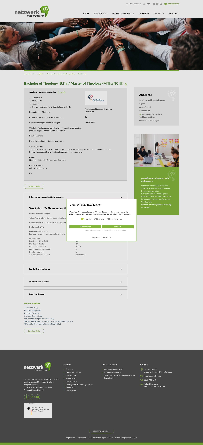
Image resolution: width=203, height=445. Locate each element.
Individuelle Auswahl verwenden (114, 231)
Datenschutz (106, 237)
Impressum (96, 237)
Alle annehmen (85, 227)
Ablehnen (117, 227)
